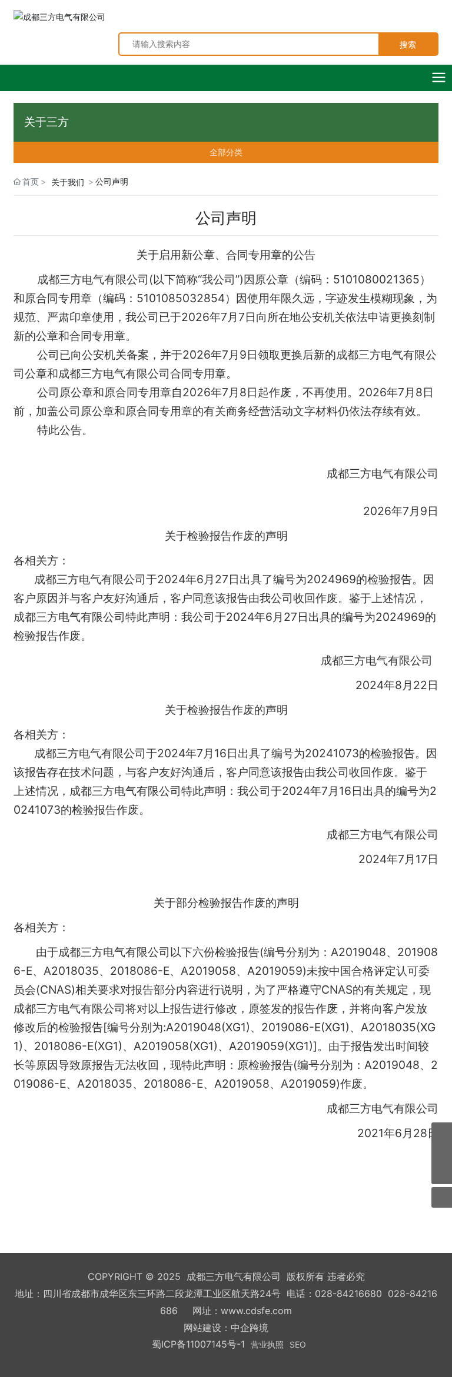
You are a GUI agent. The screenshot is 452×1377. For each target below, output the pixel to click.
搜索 (408, 44)
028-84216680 (348, 1293)
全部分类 (226, 152)
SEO (298, 1344)
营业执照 (267, 1344)
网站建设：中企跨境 (226, 1327)
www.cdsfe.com (256, 1310)
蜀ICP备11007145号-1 (198, 1344)
